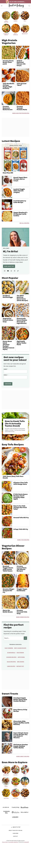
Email (6, 375)
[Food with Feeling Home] (16, 6)
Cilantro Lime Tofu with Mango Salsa (20, 483)
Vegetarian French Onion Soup (8, 320)
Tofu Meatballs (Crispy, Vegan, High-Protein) (8, 86)
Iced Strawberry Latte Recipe (19, 201)
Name (6, 369)
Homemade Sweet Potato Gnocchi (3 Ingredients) (22, 321)
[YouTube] (8, 271)
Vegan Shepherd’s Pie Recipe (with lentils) (20, 214)
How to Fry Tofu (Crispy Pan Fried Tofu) (20, 507)
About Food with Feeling (15, 830)
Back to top (16, 827)
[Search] (29, 5)
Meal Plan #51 (8, 173)
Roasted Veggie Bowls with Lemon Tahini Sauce (8, 569)
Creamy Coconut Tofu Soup (22, 612)
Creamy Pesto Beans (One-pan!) (8, 62)
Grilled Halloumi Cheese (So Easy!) (21, 63)
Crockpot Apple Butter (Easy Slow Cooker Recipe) (20, 699)
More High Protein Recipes (20, 113)
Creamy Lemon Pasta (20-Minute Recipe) (21, 569)
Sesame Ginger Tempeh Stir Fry (8, 590)
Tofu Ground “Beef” (21, 84)
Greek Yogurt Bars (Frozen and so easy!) (20, 179)
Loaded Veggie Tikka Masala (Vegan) (19, 191)
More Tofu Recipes (23, 539)
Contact (15, 836)
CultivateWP (26, 842)
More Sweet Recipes (22, 756)
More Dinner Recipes (22, 617)
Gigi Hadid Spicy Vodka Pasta (21, 343)
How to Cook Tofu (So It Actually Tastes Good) (15, 423)
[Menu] (1, 5)
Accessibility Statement (13, 842)
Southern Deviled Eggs (8, 296)
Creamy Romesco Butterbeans (7, 108)
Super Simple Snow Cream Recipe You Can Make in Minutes (20, 735)
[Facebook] (11, 271)
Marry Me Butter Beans (8, 611)
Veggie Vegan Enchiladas (22, 589)
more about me (9, 266)
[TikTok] (18, 271)
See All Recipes (24, 223)
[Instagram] (4, 271)
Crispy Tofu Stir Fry (20, 529)
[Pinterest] (14, 271)
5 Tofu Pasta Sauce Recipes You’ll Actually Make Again (20, 497)
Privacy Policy (5, 842)
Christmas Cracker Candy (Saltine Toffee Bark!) (20, 746)
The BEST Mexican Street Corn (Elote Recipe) (22, 298)
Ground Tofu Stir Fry (21, 517)
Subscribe (8, 383)
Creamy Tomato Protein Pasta (22, 108)
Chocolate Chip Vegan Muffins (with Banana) (21, 723)
